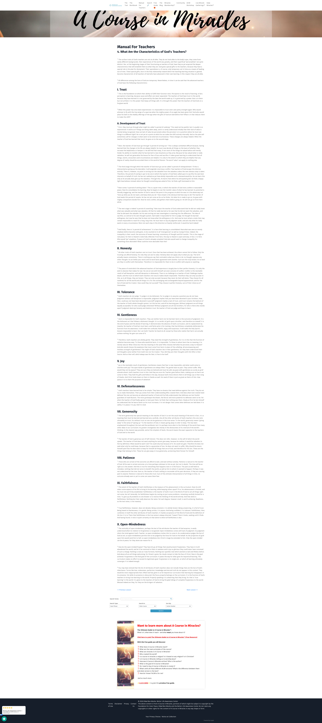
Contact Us (133, 705)
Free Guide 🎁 (156, 5)
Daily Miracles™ (210, 4)
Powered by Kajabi (209, 720)
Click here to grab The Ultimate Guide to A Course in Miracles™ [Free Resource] (167, 637)
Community (181, 3)
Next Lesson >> (192, 590)
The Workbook (133, 4)
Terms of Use (110, 705)
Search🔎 (149, 4)
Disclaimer (118, 704)
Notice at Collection (169, 717)
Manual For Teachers (142, 5)
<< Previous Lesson (124, 590)
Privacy (126, 704)
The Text (126, 4)
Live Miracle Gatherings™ (200, 4)
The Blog (161, 4)
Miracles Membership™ (169, 4)
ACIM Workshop (190, 4)
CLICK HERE (143, 683)
